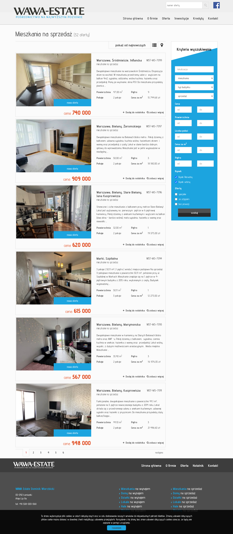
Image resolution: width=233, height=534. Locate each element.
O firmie (152, 18)
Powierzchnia (182, 117)
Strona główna (133, 18)
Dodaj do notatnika (135, 112)
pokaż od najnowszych (130, 45)
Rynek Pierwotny (186, 177)
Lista (154, 45)
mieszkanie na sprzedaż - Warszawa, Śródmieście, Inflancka (90, 85)
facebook (216, 5)
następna (159, 452)
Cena (177, 103)
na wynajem (135, 489)
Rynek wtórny (184, 181)
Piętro (178, 157)
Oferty (178, 188)
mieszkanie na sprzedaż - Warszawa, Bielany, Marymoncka (90, 349)
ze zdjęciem (184, 199)
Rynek (178, 171)
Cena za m (181, 144)
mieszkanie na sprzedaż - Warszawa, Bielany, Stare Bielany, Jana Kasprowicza (90, 217)
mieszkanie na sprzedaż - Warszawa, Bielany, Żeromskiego (90, 151)
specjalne (182, 194)
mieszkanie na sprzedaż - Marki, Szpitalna (90, 283)
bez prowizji (184, 204)
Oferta (166, 18)
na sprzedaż (187, 489)
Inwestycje (181, 18)
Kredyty (198, 18)
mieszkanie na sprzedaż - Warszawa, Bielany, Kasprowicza (90, 415)
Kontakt (213, 18)
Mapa (162, 45)
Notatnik (198, 465)
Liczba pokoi (181, 130)
